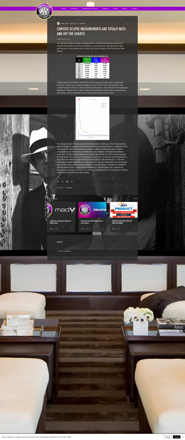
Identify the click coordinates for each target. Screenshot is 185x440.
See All (136, 198)
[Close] (183, 436)
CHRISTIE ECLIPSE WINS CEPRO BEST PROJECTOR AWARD (122, 222)
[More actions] (127, 23)
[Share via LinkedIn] (67, 181)
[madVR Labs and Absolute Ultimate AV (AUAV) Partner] (61, 210)
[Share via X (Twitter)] (62, 181)
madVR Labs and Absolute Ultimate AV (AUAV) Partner (60, 222)
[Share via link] (72, 181)
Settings (167, 437)
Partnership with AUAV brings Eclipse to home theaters (92, 222)
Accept (177, 437)
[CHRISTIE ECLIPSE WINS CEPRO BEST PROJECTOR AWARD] (124, 210)
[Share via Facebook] (58, 181)
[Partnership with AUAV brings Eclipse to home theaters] (92, 210)
